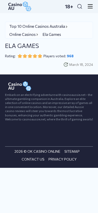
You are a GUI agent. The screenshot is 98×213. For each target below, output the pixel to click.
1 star (20, 56)
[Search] (79, 6)
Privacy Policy (62, 159)
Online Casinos (22, 34)
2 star (25, 56)
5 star (40, 56)
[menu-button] (88, 6)
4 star (35, 56)
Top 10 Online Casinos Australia (37, 26)
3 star (30, 56)
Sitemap (72, 151)
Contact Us (33, 159)
